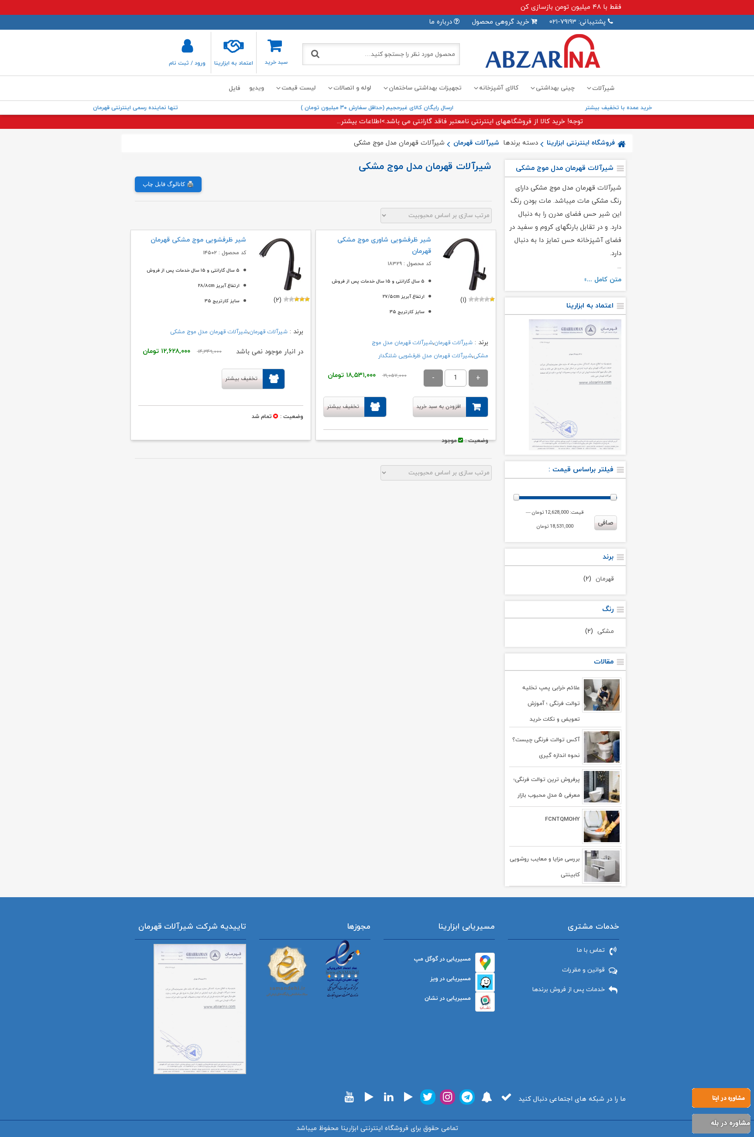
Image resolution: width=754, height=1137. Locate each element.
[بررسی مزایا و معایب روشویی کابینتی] (601, 866)
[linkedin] (388, 1097)
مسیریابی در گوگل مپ (442, 959)
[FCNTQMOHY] (601, 826)
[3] (481, 299)
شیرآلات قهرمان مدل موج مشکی (209, 332)
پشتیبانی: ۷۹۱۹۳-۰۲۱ (577, 22)
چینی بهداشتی (555, 88)
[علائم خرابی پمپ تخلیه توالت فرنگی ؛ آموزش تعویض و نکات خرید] (601, 694)
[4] (476, 299)
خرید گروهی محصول (500, 22)
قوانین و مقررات (583, 970)
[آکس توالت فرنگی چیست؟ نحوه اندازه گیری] (601, 746)
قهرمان (605, 579)
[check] (506, 1097)
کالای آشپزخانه (498, 88)
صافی (605, 523)
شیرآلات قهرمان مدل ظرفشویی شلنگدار (425, 356)
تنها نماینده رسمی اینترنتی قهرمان (135, 108)
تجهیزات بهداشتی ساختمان (425, 88)
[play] (408, 1097)
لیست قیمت (298, 88)
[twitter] (428, 1097)
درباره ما (440, 22)
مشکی (605, 631)
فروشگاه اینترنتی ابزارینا (581, 143)
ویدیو (256, 88)
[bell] (486, 1097)
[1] (492, 299)
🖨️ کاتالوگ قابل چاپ (168, 184)
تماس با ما (591, 950)
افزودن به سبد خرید (438, 406)
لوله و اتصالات (352, 88)
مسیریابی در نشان (448, 998)
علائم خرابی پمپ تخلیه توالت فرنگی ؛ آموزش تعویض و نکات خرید (551, 703)
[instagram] (447, 1097)
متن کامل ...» (602, 279)
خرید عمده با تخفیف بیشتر (618, 108)
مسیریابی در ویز (450, 979)
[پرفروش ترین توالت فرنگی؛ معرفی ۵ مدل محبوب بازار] (601, 786)
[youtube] (349, 1097)
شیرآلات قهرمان (476, 143)
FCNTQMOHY (562, 819)
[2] (487, 299)
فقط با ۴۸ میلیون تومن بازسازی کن (571, 7)
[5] (471, 299)
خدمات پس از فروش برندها (568, 989)
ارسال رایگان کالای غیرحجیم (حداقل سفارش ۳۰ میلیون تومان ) (377, 108)
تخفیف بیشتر (343, 406)
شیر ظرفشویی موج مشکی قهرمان (198, 240)
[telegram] (467, 1097)
